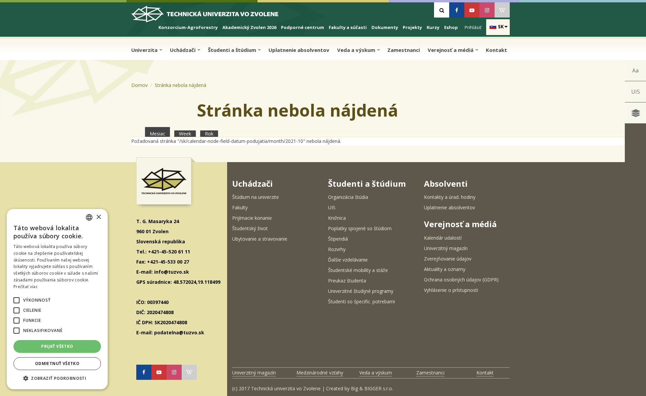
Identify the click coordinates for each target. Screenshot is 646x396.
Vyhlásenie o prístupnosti (451, 290)
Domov (139, 85)
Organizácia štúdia (348, 197)
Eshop (451, 27)
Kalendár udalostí (443, 238)
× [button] (98, 217)
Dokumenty (384, 27)
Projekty (412, 27)
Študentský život (250, 228)
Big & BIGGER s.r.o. (372, 388)
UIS (635, 91)
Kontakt (496, 50)
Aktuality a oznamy (444, 269)
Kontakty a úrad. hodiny (449, 197)
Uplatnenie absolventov (298, 50)
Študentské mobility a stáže (358, 270)
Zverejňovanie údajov (447, 258)
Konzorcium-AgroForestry (188, 27)
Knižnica (337, 218)
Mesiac (160, 133)
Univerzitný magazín (446, 248)
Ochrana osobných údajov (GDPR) (461, 279)
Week (185, 133)
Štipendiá (338, 239)
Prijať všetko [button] (57, 346)
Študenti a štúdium (232, 50)
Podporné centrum (302, 27)
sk (501, 26)
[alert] (57, 299)
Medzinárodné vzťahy (319, 372)
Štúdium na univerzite (255, 197)
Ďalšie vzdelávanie (348, 259)
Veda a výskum (356, 50)
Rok (209, 133)
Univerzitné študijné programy (360, 291)
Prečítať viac (25, 287)
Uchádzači (183, 50)
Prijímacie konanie (252, 218)
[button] (16, 300)
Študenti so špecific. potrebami (361, 301)
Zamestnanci (403, 50)
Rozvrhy (337, 249)
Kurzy (433, 27)
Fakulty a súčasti (348, 27)
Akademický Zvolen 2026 (249, 27)
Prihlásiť (473, 27)
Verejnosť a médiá (451, 50)
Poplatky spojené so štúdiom (360, 228)
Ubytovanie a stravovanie (259, 239)
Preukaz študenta (347, 280)
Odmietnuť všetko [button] (57, 363)
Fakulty (240, 207)
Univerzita (145, 50)
